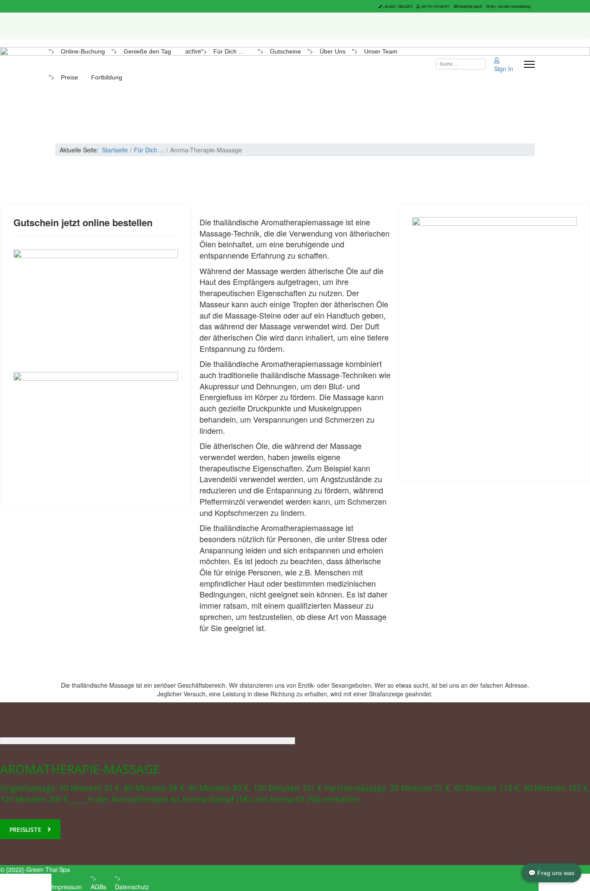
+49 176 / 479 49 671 (435, 6)
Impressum (66, 886)
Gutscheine (285, 51)
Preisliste (25, 829)
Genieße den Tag (147, 51)
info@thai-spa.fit (470, 6)
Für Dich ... (228, 51)
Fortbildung (106, 77)
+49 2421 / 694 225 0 (397, 6)
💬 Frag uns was (551, 872)
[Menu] (529, 64)
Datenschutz (132, 886)
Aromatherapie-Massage (80, 769)
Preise (69, 77)
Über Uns (333, 51)
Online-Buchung (83, 51)
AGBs (98, 886)
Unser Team (380, 51)
